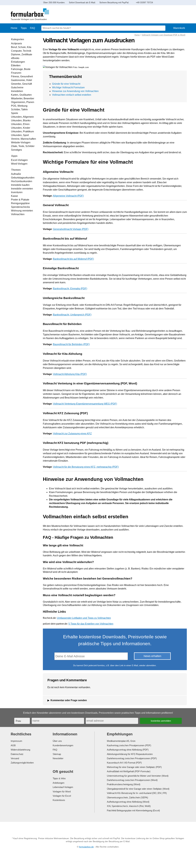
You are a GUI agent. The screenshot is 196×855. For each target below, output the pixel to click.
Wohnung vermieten (22, 210)
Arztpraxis (16, 43)
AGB (13, 745)
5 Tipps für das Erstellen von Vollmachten (90, 623)
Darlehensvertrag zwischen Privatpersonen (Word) (132, 780)
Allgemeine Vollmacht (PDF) (68, 195)
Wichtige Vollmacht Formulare (68, 87)
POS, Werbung (19, 106)
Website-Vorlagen (20, 142)
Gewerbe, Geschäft (21, 84)
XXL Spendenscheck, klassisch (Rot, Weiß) (129, 806)
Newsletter (58, 758)
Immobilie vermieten (22, 188)
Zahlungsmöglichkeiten (22, 762)
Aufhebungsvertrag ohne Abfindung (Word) (128, 801)
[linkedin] (106, 827)
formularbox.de (86, 847)
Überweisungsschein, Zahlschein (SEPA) (127, 797)
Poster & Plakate (20, 199)
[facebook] (79, 827)
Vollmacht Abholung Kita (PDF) (70, 374)
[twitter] (88, 827)
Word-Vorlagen (19, 163)
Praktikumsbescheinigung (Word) (123, 784)
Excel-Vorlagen (19, 160)
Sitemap (57, 754)
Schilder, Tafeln (19, 109)
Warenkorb (179, 28)
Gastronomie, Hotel (21, 80)
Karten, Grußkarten (21, 95)
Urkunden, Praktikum (22, 131)
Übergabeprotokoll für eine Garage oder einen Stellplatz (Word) (138, 788)
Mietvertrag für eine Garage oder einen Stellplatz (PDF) (134, 767)
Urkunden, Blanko (21, 120)
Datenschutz (17, 754)
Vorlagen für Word (62, 791)
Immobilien (17, 91)
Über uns (57, 741)
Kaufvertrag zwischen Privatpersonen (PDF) (129, 745)
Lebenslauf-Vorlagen (63, 787)
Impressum (16, 741)
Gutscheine (17, 87)
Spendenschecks (20, 207)
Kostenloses (59, 800)
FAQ (32, 28)
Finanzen (16, 73)
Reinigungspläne (20, 203)
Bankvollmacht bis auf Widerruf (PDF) (73, 259)
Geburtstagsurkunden (22, 177)
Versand (15, 758)
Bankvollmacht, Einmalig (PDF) (70, 288)
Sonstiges (16, 150)
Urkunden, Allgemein (22, 117)
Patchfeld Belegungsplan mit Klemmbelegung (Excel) (133, 810)
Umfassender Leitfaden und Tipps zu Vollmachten (84, 618)
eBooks (15, 58)
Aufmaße (16, 174)
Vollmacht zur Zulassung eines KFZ (72, 433)
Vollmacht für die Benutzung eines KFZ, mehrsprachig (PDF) (86, 467)
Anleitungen (58, 783)
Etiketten (16, 65)
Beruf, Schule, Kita (21, 47)
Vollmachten (17, 214)
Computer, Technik (21, 51)
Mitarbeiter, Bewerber (22, 98)
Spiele (14, 113)
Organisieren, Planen (22, 102)
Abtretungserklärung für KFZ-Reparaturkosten (130, 754)
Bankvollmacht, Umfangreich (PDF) (72, 314)
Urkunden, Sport (20, 135)
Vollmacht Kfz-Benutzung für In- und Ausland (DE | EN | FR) (137, 793)
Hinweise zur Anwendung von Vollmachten (75, 91)
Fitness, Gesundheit (22, 76)
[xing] (97, 827)
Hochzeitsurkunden (21, 181)
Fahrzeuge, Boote (20, 69)
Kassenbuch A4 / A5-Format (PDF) (124, 762)
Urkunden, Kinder (20, 128)
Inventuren (17, 192)
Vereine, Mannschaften (23, 139)
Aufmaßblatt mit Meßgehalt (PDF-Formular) (128, 771)
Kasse (14, 196)
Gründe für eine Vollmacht (66, 84)
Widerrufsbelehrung (20, 749)
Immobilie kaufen (20, 185)
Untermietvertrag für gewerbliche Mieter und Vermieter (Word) (137, 775)
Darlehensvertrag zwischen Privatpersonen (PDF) (132, 758)
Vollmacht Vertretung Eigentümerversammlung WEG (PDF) (85, 403)
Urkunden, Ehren (20, 124)
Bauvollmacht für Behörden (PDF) (71, 344)
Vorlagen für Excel (62, 795)
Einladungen (18, 62)
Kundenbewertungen (63, 745)
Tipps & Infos (59, 778)
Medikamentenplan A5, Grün (121, 741)
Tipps (24, 28)
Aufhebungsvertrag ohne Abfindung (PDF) (128, 749)
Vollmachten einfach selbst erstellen (71, 95)
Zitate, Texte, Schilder (22, 146)
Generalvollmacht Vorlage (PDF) (70, 229)
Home (14, 28)
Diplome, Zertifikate (21, 54)
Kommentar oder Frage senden (69, 700)
